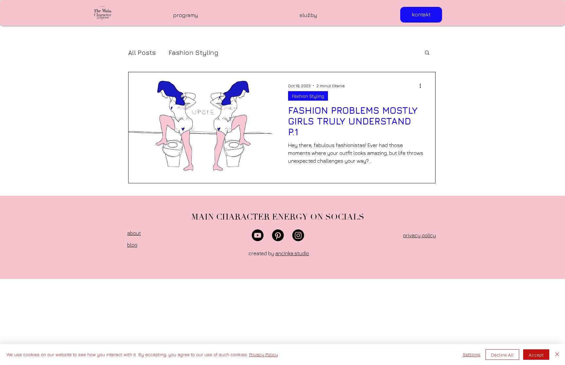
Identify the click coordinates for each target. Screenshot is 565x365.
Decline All (502, 354)
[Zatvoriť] (557, 354)
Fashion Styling (193, 52)
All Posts (142, 52)
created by (278, 253)
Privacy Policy (263, 354)
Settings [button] (471, 354)
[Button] (102, 13)
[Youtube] (258, 235)
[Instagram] (298, 235)
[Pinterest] (278, 235)
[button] (533, 10)
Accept (536, 354)
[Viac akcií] (422, 86)
